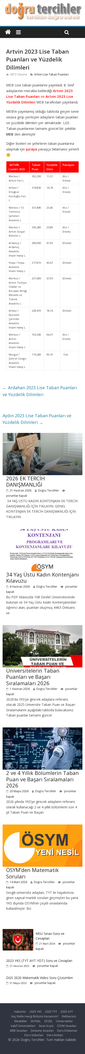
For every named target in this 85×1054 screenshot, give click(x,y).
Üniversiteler (64, 1021)
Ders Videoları (33, 1035)
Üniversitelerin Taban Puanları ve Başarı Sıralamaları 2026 (33, 677)
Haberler (20, 1012)
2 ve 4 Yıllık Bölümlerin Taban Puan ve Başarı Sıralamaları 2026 (42, 779)
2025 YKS (36, 1012)
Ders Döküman (67, 1031)
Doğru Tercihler (48, 490)
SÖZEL (48, 1021)
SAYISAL (35, 1021)
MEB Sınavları (18, 1031)
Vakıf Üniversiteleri (23, 1026)
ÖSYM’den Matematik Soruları (32, 873)
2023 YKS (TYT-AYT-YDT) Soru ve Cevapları (39, 960)
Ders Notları (55, 1035)
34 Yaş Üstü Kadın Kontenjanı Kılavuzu (42, 577)
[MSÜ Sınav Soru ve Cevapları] (18, 931)
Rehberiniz (69, 1016)
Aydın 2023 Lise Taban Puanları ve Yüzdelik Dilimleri (37, 419)
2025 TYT (51, 1012)
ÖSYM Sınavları (66, 1026)
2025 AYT (66, 1012)
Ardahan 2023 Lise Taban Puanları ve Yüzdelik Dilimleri (40, 391)
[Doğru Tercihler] (42, 5)
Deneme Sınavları (42, 1031)
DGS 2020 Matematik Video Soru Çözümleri (39, 977)
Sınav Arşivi (46, 1026)
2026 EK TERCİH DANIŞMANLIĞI (25, 481)
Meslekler (20, 1021)
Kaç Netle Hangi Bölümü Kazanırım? (35, 1016)
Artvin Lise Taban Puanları (51, 74)
